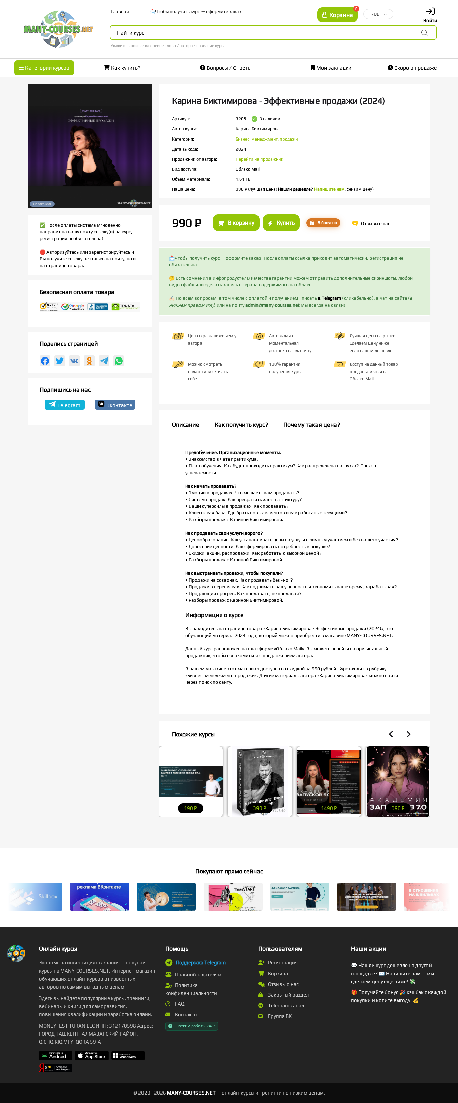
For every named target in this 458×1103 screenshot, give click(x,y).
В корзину (240, 222)
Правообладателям (197, 974)
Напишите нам (329, 189)
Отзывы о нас (283, 984)
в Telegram (329, 298)
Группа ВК (279, 1016)
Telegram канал (285, 1005)
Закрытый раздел (288, 995)
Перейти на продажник (259, 159)
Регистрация (282, 963)
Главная (120, 11)
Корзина (277, 973)
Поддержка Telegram (201, 963)
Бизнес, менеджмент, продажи (267, 139)
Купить (285, 222)
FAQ (179, 1004)
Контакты (185, 1014)
